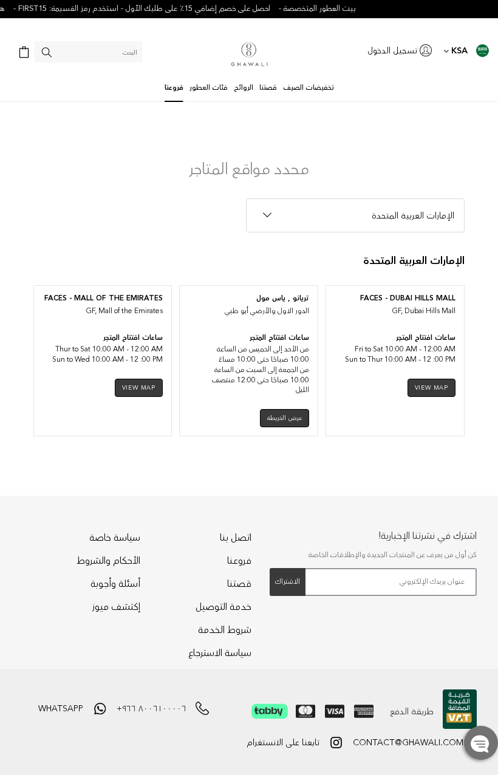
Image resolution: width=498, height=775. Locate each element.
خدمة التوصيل (223, 607)
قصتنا (239, 584)
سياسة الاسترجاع (219, 653)
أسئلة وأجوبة (115, 584)
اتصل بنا (235, 537)
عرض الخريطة (284, 418)
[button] (481, 743)
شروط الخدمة (224, 630)
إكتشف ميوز (116, 607)
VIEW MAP (431, 388)
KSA (458, 51)
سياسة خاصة (114, 537)
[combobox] (88, 52)
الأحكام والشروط (108, 560)
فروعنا (239, 560)
